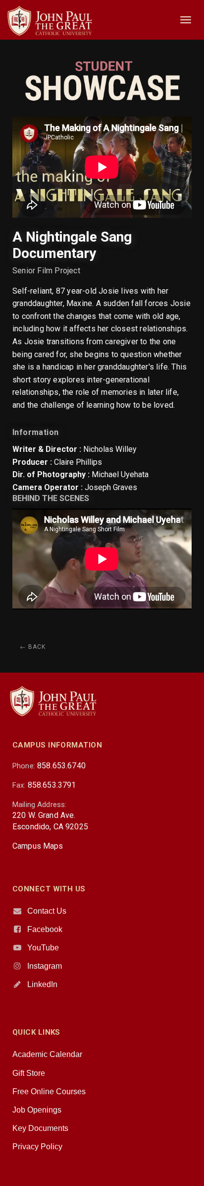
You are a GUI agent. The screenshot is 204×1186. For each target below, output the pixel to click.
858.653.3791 (52, 785)
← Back (33, 646)
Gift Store (28, 1073)
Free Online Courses (49, 1091)
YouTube (43, 947)
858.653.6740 (61, 765)
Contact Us (46, 911)
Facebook (44, 929)
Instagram (44, 966)
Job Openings (36, 1110)
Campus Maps (37, 846)
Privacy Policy (37, 1146)
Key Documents (40, 1128)
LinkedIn (42, 984)
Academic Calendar (47, 1054)
